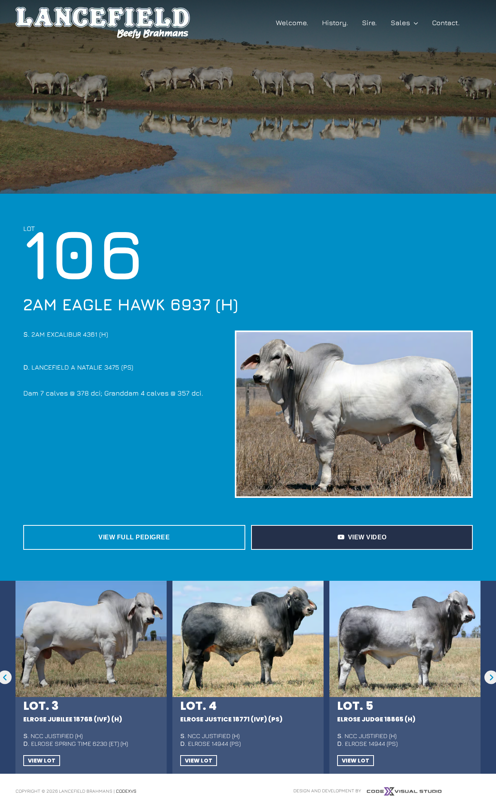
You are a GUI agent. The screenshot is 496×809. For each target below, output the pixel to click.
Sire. (369, 23)
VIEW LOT (41, 760)
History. (335, 23)
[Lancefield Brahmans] (103, 22)
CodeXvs (126, 791)
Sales (400, 23)
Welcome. (292, 23)
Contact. (446, 23)
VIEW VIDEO (367, 537)
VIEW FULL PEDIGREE (134, 537)
